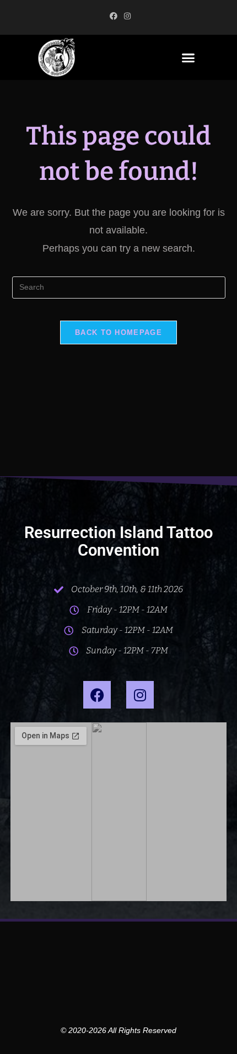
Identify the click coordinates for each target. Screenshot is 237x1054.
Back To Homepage (118, 332)
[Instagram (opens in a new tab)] (126, 16)
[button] (188, 57)
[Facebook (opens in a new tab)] (113, 16)
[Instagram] (140, 695)
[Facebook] (97, 695)
